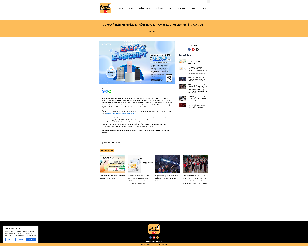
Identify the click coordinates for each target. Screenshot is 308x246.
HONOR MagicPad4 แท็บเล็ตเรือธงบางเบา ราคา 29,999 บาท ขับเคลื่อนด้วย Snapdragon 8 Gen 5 (197, 98)
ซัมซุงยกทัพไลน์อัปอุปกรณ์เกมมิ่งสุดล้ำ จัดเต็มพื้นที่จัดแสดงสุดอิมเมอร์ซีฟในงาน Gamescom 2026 (197, 79)
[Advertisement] (146, 206)
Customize (10, 239)
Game (170, 8)
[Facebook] (103, 91)
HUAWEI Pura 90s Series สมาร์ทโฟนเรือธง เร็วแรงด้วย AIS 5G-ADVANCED (197, 61)
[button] (208, 1)
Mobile (121, 8)
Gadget (131, 8)
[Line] (109, 91)
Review (193, 8)
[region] (20, 234)
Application (159, 8)
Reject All (21, 239)
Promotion (181, 8)
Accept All (31, 239)
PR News (203, 8)
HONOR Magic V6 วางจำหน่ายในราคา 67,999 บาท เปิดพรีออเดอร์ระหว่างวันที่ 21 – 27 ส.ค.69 (197, 105)
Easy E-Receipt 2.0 (114, 143)
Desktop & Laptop (144, 8)
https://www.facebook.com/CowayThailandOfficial (120, 113)
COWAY (106, 143)
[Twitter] (106, 91)
